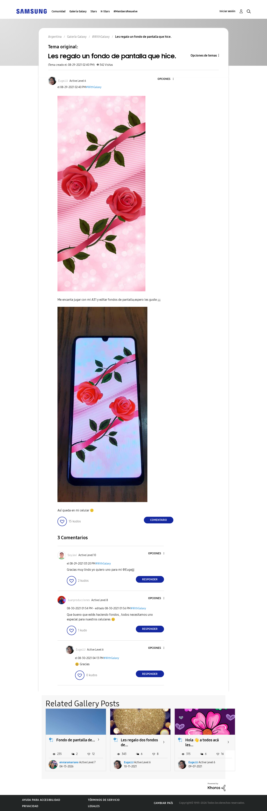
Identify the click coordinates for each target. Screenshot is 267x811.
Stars (93, 11)
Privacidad (30, 806)
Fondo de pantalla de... (75, 740)
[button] (166, 79)
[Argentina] (31, 11)
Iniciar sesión (227, 11)
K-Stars (105, 11)
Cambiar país (163, 803)
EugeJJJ (129, 762)
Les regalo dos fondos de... (139, 742)
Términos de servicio (104, 800)
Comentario (158, 520)
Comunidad (58, 11)
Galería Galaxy (78, 11)
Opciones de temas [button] (204, 55)
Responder (150, 579)
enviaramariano (69, 762)
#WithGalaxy (93, 87)
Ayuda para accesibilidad (41, 800)
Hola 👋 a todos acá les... (202, 742)
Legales (94, 806)
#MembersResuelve (125, 11)
